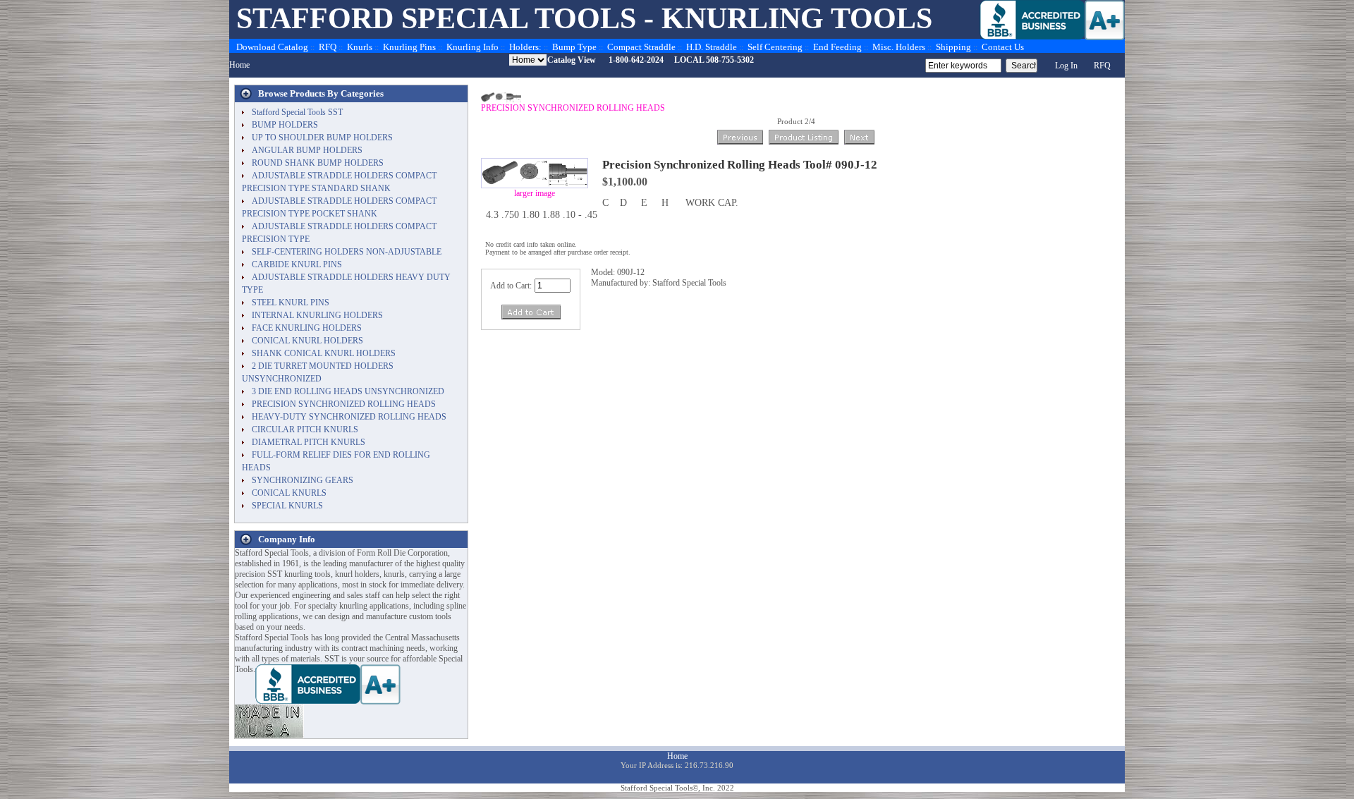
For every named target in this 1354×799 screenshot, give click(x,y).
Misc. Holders (898, 47)
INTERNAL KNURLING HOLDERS (317, 315)
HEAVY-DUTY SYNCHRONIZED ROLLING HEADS (349, 417)
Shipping (953, 47)
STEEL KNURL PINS (290, 302)
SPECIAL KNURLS (287, 506)
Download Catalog (272, 47)
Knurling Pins (409, 47)
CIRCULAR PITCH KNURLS (305, 429)
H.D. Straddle (711, 47)
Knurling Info (472, 47)
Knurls (359, 47)
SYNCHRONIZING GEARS (302, 480)
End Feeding (837, 47)
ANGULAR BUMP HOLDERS (307, 150)
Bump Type (574, 47)
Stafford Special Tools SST (297, 112)
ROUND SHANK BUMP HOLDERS (318, 163)
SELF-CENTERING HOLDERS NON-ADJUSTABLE (346, 252)
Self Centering (775, 47)
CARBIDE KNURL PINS (297, 264)
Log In (1066, 66)
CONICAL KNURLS (289, 493)
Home (239, 65)
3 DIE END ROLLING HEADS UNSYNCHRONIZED (348, 391)
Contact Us (1003, 47)
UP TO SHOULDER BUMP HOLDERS (322, 137)
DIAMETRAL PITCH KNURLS (308, 442)
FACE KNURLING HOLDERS (307, 328)
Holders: (525, 47)
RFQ (327, 47)
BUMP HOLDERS (285, 125)
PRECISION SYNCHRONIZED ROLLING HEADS (573, 108)
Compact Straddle (641, 47)
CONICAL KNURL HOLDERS (307, 341)
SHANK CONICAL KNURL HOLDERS (324, 353)
